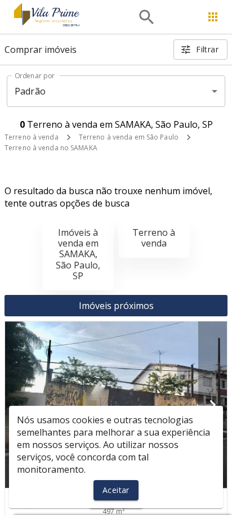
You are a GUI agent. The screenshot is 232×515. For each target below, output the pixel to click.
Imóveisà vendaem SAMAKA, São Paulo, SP (78, 254)
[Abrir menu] (212, 16)
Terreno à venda (32, 137)
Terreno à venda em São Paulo (129, 137)
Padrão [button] (30, 91)
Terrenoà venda (153, 237)
